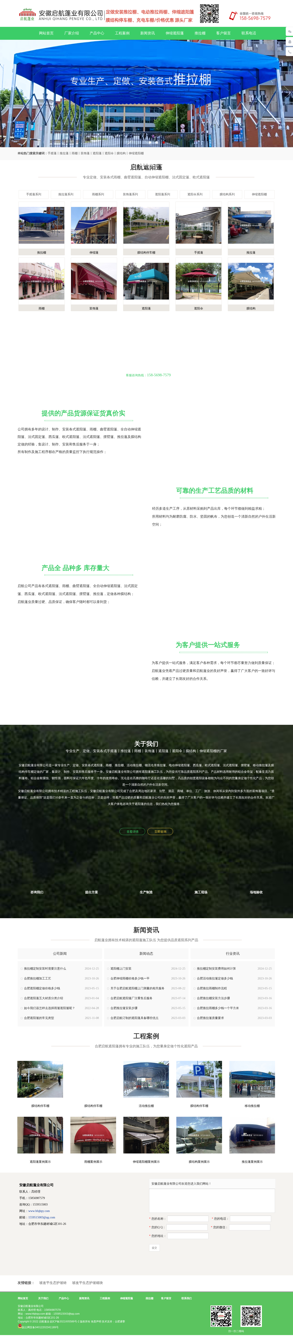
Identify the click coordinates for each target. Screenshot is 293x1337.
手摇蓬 (198, 252)
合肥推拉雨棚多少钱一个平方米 (218, 1008)
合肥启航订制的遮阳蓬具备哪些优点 (134, 1018)
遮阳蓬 (146, 308)
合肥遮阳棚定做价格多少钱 (42, 988)
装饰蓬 (93, 308)
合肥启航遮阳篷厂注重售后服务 (131, 998)
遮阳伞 (198, 308)
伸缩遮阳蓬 (175, 33)
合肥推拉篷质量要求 (210, 1018)
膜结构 (250, 308)
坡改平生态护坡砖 (53, 1283)
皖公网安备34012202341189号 (40, 1327)
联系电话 (249, 33)
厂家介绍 (71, 33)
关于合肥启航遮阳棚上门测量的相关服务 (137, 988)
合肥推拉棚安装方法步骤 (213, 998)
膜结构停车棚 (146, 252)
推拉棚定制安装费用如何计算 (216, 968)
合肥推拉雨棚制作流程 (212, 988)
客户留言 (223, 33)
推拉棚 (200, 33)
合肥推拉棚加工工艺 (37, 978)
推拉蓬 (250, 252)
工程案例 (122, 33)
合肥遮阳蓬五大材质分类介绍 (43, 998)
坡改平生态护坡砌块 (87, 1283)
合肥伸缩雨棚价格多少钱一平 (130, 978)
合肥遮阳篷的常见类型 (39, 1018)
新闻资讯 (147, 33)
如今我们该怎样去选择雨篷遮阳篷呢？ (49, 1008)
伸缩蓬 (93, 252)
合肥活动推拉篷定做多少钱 (215, 978)
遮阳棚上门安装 (120, 968)
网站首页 (46, 33)
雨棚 (42, 308)
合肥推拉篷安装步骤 (123, 1008)
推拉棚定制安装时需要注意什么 (45, 968)
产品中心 (97, 33)
